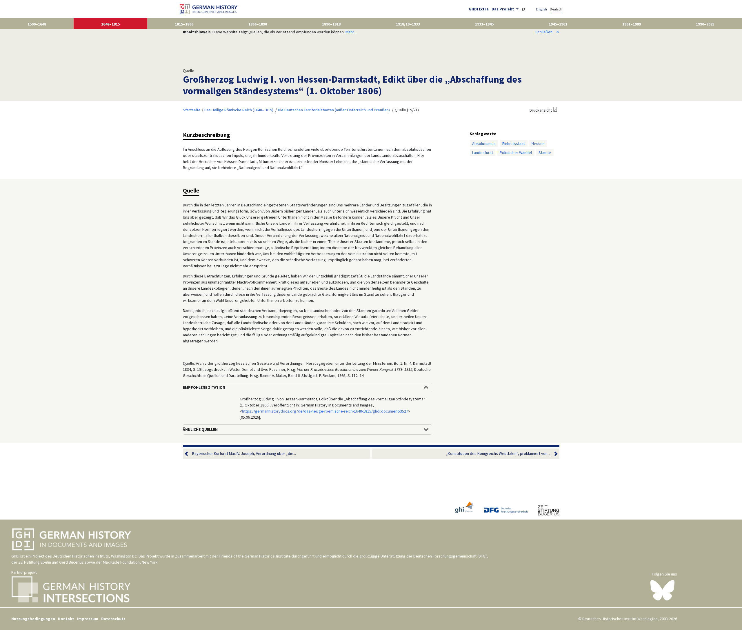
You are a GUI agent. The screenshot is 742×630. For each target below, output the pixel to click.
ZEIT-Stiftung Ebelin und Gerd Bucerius (51, 562)
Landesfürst (482, 152)
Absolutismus (484, 143)
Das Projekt (503, 9)
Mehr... (351, 32)
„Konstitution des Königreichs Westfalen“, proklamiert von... (498, 453)
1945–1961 (558, 24)
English (541, 9)
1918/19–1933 (408, 24)
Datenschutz (113, 618)
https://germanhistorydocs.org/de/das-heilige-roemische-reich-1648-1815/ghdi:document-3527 (325, 411)
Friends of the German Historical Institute (255, 556)
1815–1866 (184, 24)
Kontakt (66, 618)
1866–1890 (257, 24)
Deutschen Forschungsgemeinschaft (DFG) (450, 556)
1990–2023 (705, 24)
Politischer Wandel (516, 152)
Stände (545, 152)
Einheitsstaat (513, 143)
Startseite (192, 109)
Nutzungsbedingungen (33, 618)
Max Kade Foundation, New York (130, 562)
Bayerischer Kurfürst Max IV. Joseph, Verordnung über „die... (244, 453)
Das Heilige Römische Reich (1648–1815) (238, 109)
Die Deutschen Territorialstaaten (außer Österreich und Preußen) (334, 109)
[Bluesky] (662, 590)
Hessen (538, 143)
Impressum (87, 618)
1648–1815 (110, 24)
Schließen (547, 32)
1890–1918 (331, 24)
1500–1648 (37, 24)
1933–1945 (484, 24)
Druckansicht (541, 110)
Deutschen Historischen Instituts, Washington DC (95, 556)
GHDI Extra (479, 9)
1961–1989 (631, 24)
